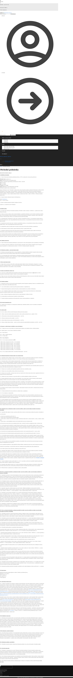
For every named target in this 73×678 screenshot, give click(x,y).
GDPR (1, 672)
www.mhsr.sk (12, 610)
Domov (1, 166)
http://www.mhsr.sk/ (32, 592)
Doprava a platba (2, 671)
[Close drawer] (0, 2)
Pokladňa (3, 72)
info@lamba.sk (4, 199)
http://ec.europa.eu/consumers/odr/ (7, 599)
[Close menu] (0, 0)
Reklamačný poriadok (3, 670)
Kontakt (1, 673)
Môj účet (3, 15)
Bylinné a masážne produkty (4, 675)
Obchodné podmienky (3, 669)
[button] (1, 131)
